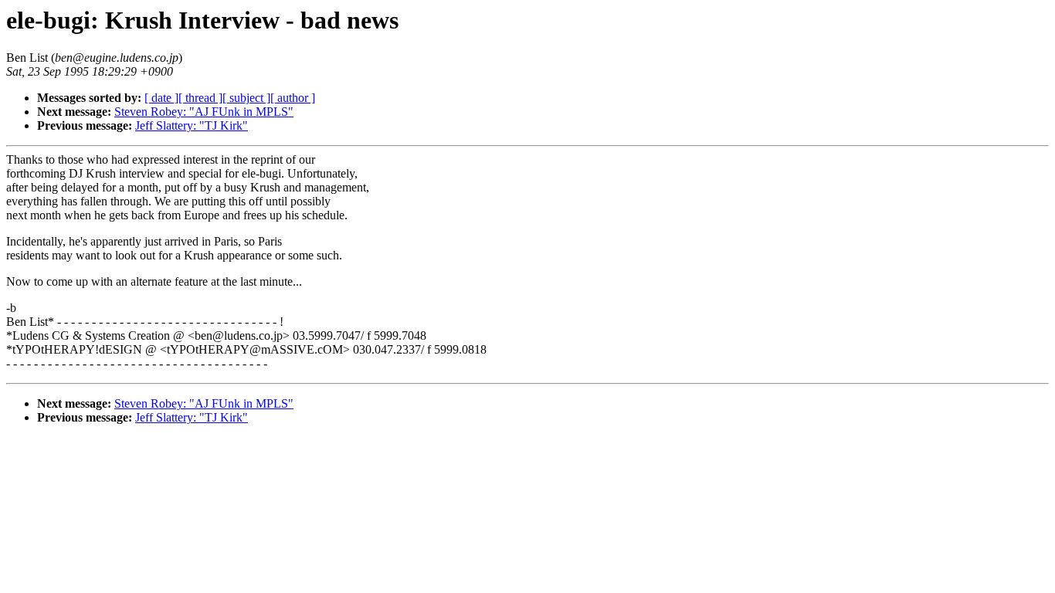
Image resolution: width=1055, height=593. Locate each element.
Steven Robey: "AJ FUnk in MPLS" (203, 111)
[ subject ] (246, 97)
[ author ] (292, 97)
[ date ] (161, 97)
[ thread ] (200, 97)
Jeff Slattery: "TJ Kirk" (191, 125)
